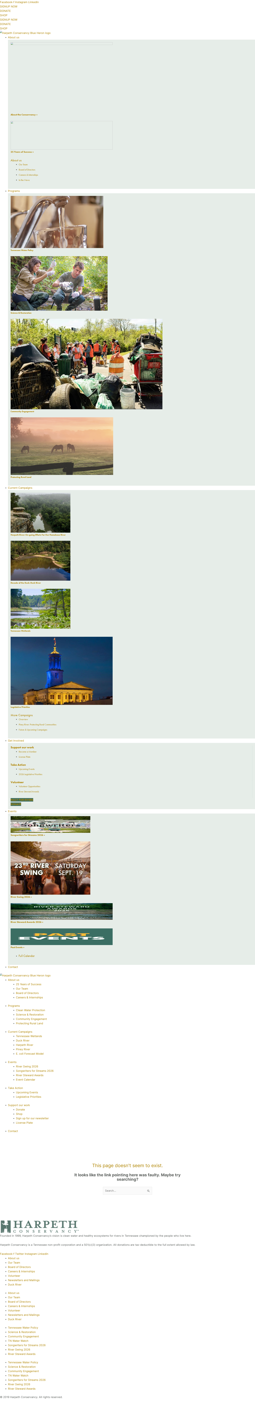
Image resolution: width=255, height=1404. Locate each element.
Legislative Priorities (20, 707)
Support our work (22, 747)
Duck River (15, 1284)
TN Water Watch (18, 1340)
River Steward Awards (21, 1354)
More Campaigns (22, 715)
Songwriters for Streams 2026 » (28, 835)
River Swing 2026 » (21, 896)
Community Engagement (22, 411)
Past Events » (17, 947)
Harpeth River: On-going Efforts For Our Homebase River (38, 534)
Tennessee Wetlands (20, 630)
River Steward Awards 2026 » (27, 921)
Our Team (14, 1262)
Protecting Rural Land (21, 477)
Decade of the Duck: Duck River (26, 582)
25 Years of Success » (22, 151)
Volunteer (17, 782)
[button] (131, 37)
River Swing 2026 (19, 1349)
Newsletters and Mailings (24, 1280)
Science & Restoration (21, 312)
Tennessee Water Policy (22, 250)
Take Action (18, 765)
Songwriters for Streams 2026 (27, 1345)
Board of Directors (19, 1267)
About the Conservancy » (24, 114)
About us (16, 160)
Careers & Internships (21, 1271)
